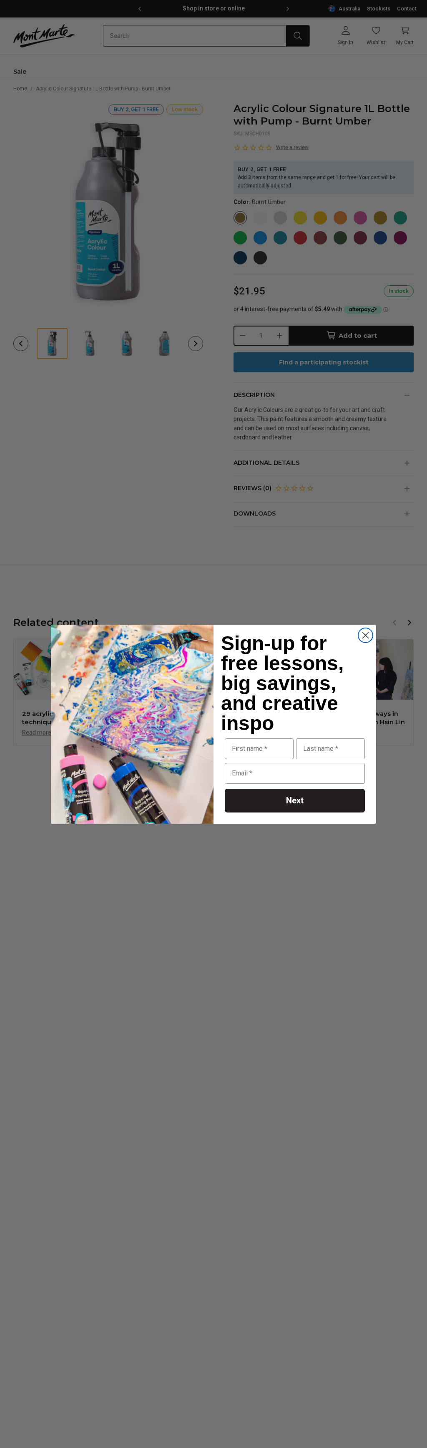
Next (295, 800)
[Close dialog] (365, 635)
